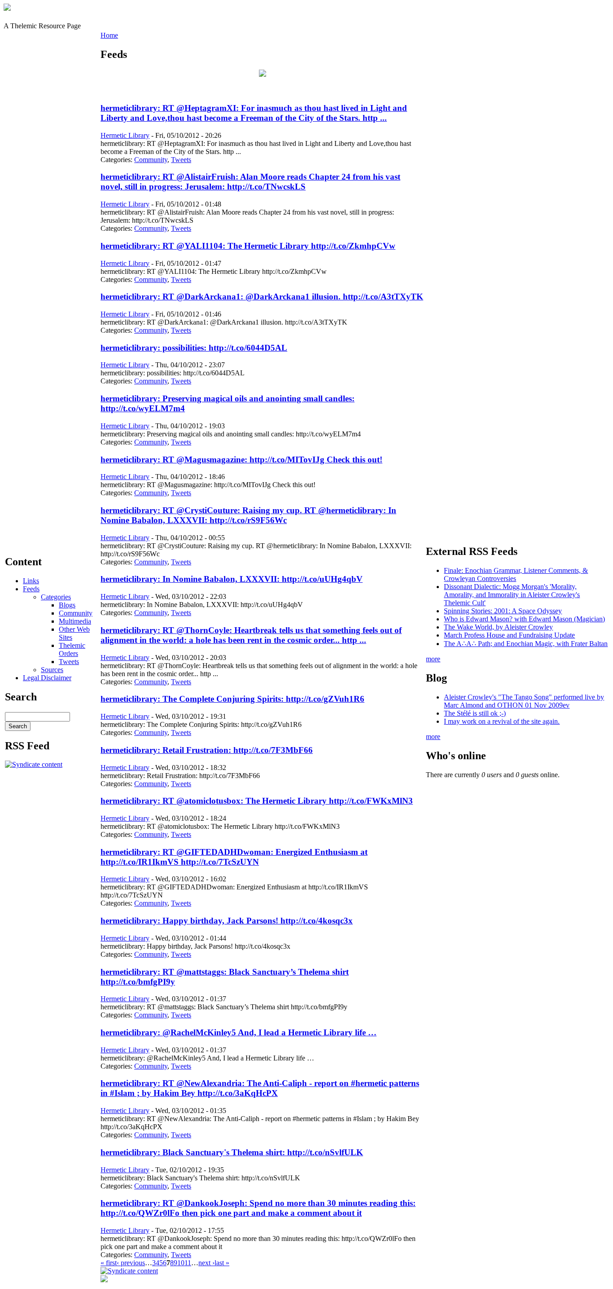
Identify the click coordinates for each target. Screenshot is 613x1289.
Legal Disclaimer (47, 678)
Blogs (67, 605)
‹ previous (131, 1263)
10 (180, 1263)
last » (222, 1263)
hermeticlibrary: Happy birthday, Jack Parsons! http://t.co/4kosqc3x (227, 920)
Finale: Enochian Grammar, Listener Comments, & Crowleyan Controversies (516, 574)
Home (109, 35)
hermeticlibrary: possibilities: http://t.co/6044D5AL (194, 347)
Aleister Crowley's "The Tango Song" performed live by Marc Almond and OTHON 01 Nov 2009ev (524, 701)
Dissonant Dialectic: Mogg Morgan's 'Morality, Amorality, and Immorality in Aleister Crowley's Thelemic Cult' (512, 595)
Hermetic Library (125, 135)
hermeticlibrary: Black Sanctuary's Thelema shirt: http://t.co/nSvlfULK (232, 1152)
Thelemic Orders (72, 649)
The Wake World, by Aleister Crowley (498, 627)
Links (31, 581)
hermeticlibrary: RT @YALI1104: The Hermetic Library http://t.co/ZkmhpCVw (248, 246)
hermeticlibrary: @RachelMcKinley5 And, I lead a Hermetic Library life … (239, 1032)
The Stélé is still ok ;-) (475, 713)
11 (187, 1263)
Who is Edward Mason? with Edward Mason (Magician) (524, 619)
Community (75, 613)
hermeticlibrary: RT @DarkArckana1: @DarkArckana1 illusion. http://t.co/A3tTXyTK (262, 296)
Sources (52, 669)
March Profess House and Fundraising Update (509, 635)
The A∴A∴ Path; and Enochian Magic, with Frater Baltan (526, 643)
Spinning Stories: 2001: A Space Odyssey (503, 611)
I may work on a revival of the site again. (502, 721)
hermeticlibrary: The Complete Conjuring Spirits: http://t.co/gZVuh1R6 (232, 699)
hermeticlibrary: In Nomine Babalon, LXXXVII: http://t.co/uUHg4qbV (232, 579)
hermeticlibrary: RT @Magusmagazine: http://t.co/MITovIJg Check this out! (241, 459)
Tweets (69, 661)
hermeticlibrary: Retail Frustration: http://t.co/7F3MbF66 (207, 750)
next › (206, 1263)
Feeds (31, 589)
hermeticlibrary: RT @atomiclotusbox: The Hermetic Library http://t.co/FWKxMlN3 (257, 800)
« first (109, 1263)
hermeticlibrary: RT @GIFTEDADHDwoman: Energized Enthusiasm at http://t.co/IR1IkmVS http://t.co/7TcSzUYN (234, 857)
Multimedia (75, 621)
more (433, 659)
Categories (56, 597)
